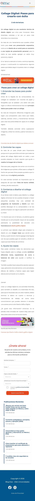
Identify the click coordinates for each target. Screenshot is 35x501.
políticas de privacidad (22, 387)
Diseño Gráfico (14, 332)
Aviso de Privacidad (17, 493)
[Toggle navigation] (30, 3)
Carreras (3, 332)
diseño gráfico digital (25, 332)
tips (8, 332)
